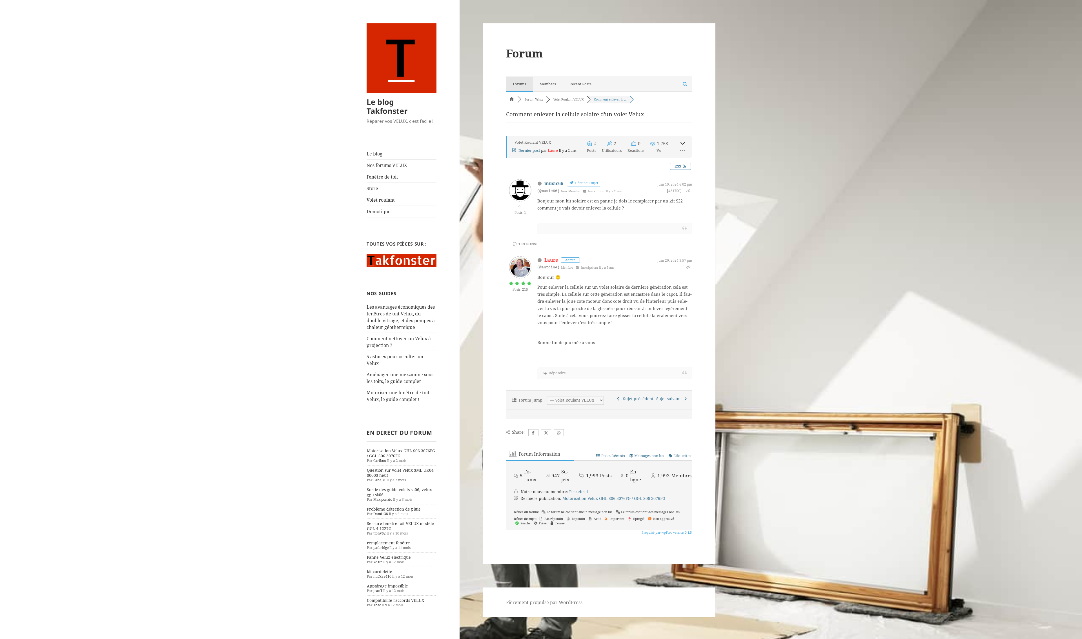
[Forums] (511, 99)
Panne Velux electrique (389, 557)
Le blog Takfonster (387, 106)
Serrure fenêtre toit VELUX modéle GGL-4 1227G (400, 526)
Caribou (379, 460)
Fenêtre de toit (382, 177)
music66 (553, 183)
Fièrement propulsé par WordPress (544, 602)
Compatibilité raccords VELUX (395, 600)
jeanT (377, 590)
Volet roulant (381, 200)
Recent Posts (580, 83)
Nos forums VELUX (387, 165)
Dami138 (380, 513)
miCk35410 (382, 576)
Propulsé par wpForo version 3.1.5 (666, 532)
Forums (519, 83)
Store (372, 188)
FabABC (379, 480)
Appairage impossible (387, 586)
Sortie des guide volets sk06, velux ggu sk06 (399, 492)
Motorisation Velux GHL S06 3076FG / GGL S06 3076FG (401, 453)
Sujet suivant (669, 398)
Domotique (379, 211)
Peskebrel (578, 491)
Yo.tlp (377, 562)
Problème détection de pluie (394, 509)
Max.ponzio (382, 499)
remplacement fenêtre (388, 543)
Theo (377, 605)
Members (548, 83)
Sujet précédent (637, 398)
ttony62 (379, 533)
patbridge (381, 547)
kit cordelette (379, 571)
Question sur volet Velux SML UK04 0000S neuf (400, 472)
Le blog (374, 154)
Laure (553, 150)
